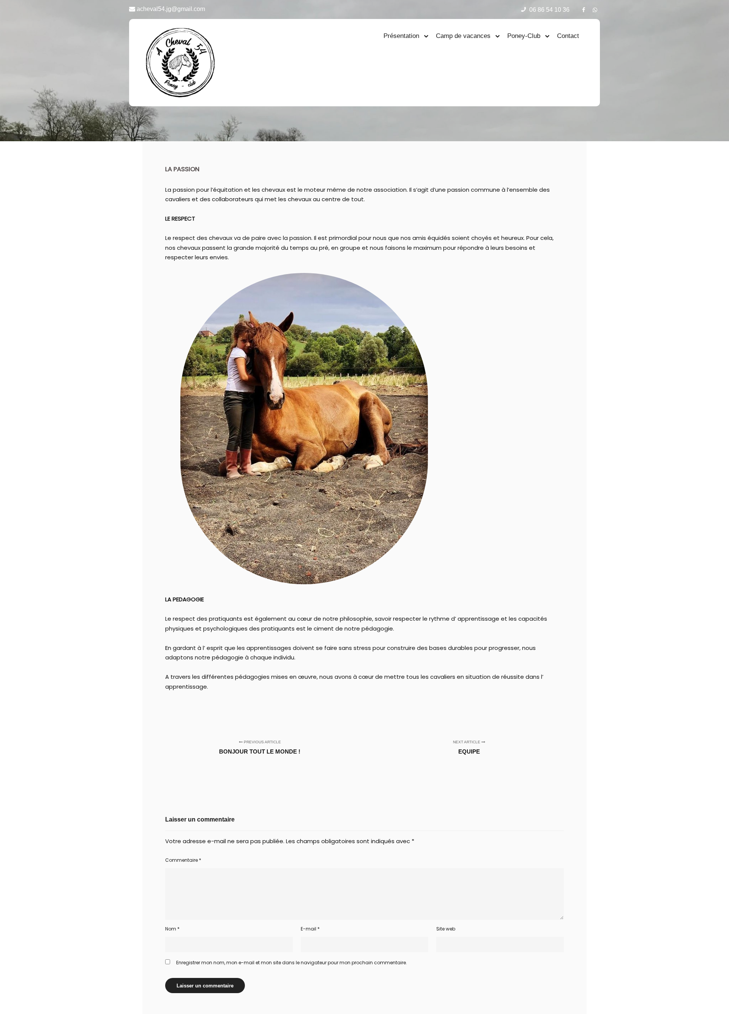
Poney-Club (523, 35)
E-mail (310, 929)
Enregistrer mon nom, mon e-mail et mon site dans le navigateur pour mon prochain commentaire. (291, 962)
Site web (445, 929)
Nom (172, 929)
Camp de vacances (463, 35)
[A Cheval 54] (180, 62)
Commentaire (183, 860)
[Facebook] (584, 9)
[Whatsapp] (595, 9)
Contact (568, 35)
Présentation (401, 35)
